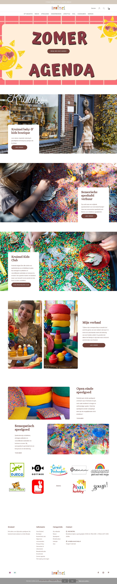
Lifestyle (66, 14)
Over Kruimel (39, 531)
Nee (72, 581)
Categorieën (58, 527)
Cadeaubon (82, 14)
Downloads (39, 554)
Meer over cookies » (84, 581)
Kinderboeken (56, 14)
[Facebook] (98, 572)
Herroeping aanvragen (42, 559)
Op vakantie (28, 14)
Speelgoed (45, 14)
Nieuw (37, 14)
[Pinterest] (108, 572)
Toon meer (79, 418)
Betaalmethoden (41, 551)
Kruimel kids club (41, 536)
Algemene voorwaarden (40, 540)
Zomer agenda (40, 556)
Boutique (38, 534)
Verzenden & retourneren (40, 548)
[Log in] (99, 8)
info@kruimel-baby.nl (74, 541)
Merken (90, 14)
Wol (73, 14)
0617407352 (71, 531)
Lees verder (19, 147)
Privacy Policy (40, 544)
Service (93, 8)
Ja (64, 581)
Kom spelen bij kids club (21, 285)
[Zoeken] (104, 8)
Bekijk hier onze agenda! (58, 51)
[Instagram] (103, 572)
